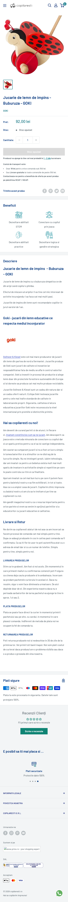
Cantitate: (8, 140)
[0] (62, 5)
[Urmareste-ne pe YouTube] (23, 833)
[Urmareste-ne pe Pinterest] (17, 833)
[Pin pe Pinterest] (50, 190)
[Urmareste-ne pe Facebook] (5, 833)
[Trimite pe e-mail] (62, 190)
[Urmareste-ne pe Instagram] (11, 833)
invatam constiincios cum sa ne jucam (25, 434)
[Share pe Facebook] (44, 190)
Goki (5, 110)
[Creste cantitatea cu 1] (36, 140)
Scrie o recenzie (34, 731)
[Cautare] (49, 5)
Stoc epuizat (34, 151)
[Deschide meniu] (4, 5)
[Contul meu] (55, 5)
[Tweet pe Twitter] (56, 190)
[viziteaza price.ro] (21, 848)
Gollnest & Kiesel (12, 356)
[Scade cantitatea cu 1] (19, 140)
